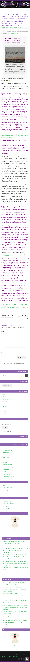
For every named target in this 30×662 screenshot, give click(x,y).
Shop (17, 656)
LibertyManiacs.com (7, 501)
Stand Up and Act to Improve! (14, 33)
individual (3, 306)
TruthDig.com (6, 452)
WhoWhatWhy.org (7, 471)
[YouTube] (23, 659)
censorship (7, 304)
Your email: (4, 422)
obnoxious (23, 306)
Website (2, 352)
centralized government (14, 304)
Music (4, 411)
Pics (12, 654)
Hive (26, 304)
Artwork (5, 408)
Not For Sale (6, 485)
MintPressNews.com (7, 464)
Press (4, 413)
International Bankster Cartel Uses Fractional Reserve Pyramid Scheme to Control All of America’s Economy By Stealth (15, 607)
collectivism (22, 304)
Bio (9, 654)
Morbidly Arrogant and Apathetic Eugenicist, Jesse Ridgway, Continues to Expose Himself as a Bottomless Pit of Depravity (15, 563)
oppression (3, 307)
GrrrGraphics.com (7, 506)
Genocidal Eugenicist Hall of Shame (11, 593)
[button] (27, 659)
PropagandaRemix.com (8, 508)
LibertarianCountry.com (8, 503)
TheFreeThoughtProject (8, 447)
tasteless (16, 307)
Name (2, 344)
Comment (2, 332)
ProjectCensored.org (7, 450)
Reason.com (6, 459)
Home (2, 654)
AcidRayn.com (8, 658)
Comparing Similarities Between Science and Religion (15, 600)
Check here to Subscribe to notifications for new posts (13, 363)
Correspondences (7, 404)
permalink (3, 309)
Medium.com (6, 457)
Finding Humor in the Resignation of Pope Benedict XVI (22, 317)
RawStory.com (6, 462)
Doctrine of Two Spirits (8, 602)
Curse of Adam (6, 546)
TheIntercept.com (7, 474)
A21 (4, 492)
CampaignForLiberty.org (8, 476)
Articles (4, 394)
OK (26, 375)
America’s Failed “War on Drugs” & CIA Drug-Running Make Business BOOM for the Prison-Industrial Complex (15, 622)
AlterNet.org (6, 469)
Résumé (9, 656)
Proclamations (6, 401)
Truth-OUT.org (6, 455)
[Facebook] (21, 659)
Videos (20, 654)
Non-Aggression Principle (15, 306)
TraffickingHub (6, 490)
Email (2, 349)
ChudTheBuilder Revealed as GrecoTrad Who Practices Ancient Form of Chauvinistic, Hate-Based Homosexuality (15, 550)
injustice (7, 306)
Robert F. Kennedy (10, 307)
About (6, 654)
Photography (3, 656)
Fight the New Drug (7, 487)
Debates (19, 27)
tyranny (19, 307)
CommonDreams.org (8, 467)
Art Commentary (7, 399)
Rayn (4, 27)
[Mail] (19, 659)
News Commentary (7, 396)
